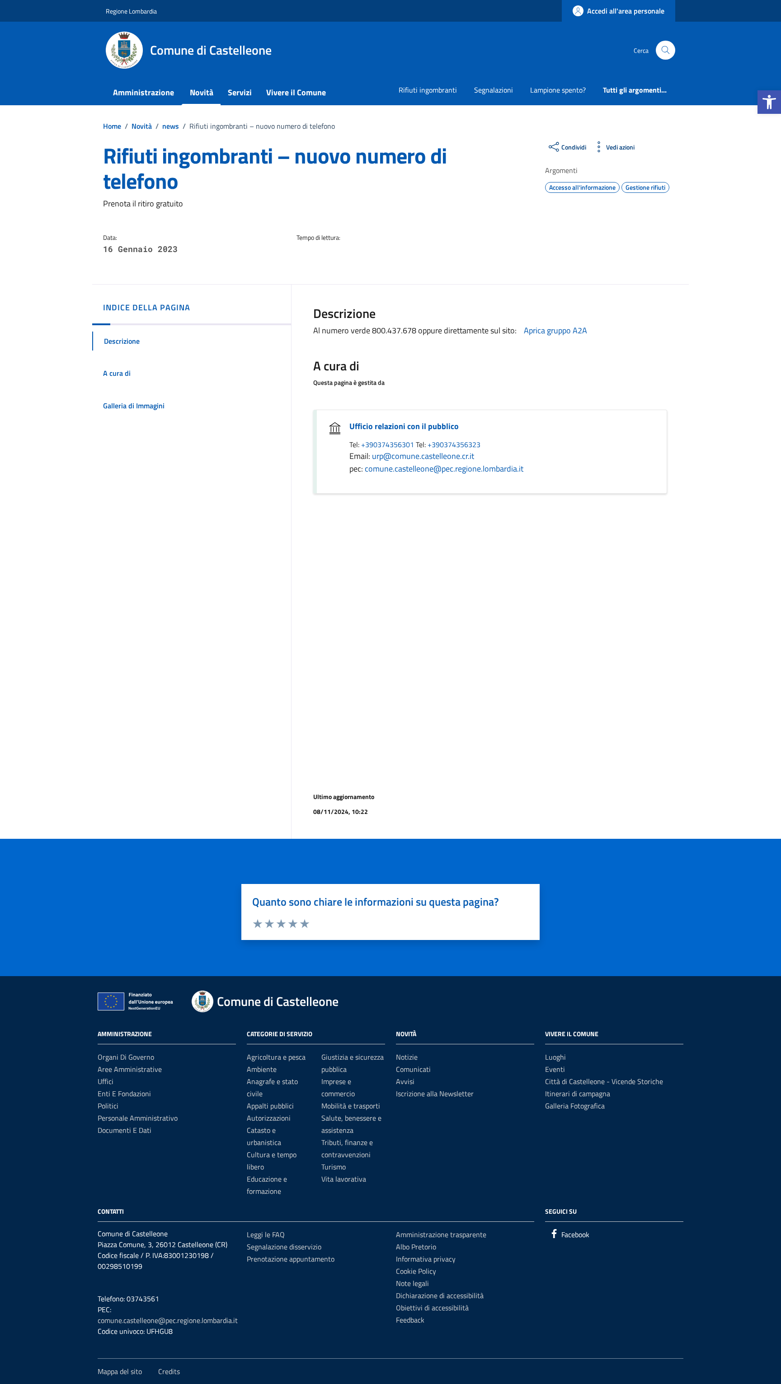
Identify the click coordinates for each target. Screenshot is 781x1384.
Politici (108, 1105)
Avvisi (405, 1081)
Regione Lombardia (131, 11)
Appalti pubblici (270, 1105)
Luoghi (555, 1057)
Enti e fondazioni (124, 1093)
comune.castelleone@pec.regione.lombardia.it (444, 469)
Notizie (407, 1057)
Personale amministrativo (138, 1118)
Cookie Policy (416, 1271)
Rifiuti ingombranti (428, 89)
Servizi (240, 92)
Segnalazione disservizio (284, 1246)
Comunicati (413, 1069)
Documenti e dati (124, 1130)
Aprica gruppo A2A (555, 330)
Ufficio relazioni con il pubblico (404, 426)
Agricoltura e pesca (276, 1057)
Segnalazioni (493, 89)
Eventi (555, 1069)
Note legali (412, 1283)
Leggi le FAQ (266, 1234)
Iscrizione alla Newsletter (435, 1093)
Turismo (333, 1166)
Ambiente (262, 1069)
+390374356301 (388, 444)
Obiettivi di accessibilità (432, 1307)
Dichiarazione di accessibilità (440, 1295)
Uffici (105, 1081)
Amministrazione (143, 92)
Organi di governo (126, 1057)
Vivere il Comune (296, 92)
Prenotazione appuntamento (290, 1258)
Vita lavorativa (343, 1179)
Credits (169, 1371)
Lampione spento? (558, 89)
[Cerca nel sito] (665, 50)
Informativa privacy (426, 1258)
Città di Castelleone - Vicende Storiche (604, 1081)
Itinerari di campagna (577, 1093)
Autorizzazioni (269, 1118)
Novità (201, 92)
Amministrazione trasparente (441, 1234)
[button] (769, 102)
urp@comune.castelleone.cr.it (423, 456)
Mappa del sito (120, 1371)
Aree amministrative (130, 1069)
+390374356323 (454, 444)
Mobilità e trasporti (350, 1105)
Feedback (410, 1319)
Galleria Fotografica (575, 1105)
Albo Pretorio (416, 1246)
